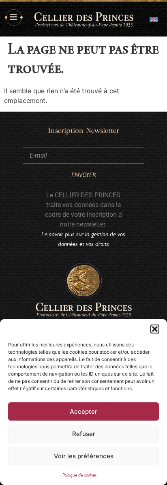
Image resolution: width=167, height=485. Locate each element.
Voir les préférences (83, 456)
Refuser (83, 434)
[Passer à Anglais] (154, 18)
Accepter (83, 411)
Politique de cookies (79, 475)
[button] (155, 329)
